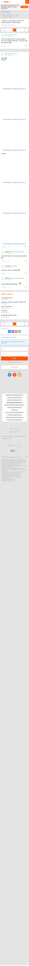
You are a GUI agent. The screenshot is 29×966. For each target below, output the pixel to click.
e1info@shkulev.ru (17, 477)
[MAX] (12, 331)
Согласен (24, 7)
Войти (14, 358)
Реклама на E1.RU (20, 436)
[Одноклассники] (16, 331)
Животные (9, 14)
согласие (12, 7)
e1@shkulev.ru (18, 474)
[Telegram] (19, 331)
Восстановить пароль (14, 362)
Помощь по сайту (7, 438)
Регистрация (14, 367)
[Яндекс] (14, 375)
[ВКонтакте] (9, 331)
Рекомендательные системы (8, 480)
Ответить (4, 45)
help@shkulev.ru (11, 479)
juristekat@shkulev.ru (6, 478)
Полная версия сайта (8, 436)
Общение (3, 14)
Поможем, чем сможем (7, 17)
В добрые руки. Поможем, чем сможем (10, 15)
